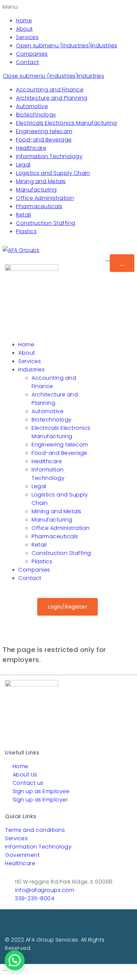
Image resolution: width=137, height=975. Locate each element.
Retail (23, 215)
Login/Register (67, 607)
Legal (23, 165)
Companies (32, 54)
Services (27, 37)
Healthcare (31, 148)
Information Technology (49, 156)
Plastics (26, 231)
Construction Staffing (45, 223)
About (24, 29)
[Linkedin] (78, 923)
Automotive (32, 106)
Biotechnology (36, 114)
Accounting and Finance (49, 89)
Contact (27, 62)
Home (24, 20)
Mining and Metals (41, 181)
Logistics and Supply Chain (53, 173)
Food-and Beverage (44, 139)
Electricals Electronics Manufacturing (66, 123)
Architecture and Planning (51, 98)
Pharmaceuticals (39, 206)
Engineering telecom (44, 131)
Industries (104, 45)
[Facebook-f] (59, 923)
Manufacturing (36, 190)
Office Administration (45, 198)
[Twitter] (68, 923)
